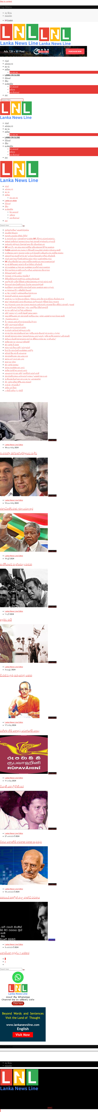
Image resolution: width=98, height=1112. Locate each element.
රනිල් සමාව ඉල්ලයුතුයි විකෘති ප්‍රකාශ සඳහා (21, 313)
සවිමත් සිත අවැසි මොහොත (15, 353)
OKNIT (49, 1108)
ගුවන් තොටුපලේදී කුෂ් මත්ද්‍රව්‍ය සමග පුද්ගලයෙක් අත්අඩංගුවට (28, 259)
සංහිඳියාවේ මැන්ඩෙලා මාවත (16, 564)
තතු (6, 95)
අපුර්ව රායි (6, 619)
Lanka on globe (12, 75)
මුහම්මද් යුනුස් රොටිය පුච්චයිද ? (17, 276)
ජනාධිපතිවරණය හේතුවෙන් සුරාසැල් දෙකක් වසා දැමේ (26, 376)
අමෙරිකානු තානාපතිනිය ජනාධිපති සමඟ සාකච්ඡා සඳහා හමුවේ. (29, 287)
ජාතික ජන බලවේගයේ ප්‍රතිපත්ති (17, 342)
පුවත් (7, 61)
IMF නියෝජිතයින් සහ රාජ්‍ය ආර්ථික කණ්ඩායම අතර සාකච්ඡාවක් (30, 261)
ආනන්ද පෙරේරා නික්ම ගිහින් (16, 236)
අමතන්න (8, 16)
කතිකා (7, 69)
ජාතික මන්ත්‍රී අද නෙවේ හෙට (16, 370)
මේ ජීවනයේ (14, 92)
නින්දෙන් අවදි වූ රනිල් (13, 273)
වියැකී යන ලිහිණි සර (12, 786)
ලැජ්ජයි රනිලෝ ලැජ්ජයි (14, 390)
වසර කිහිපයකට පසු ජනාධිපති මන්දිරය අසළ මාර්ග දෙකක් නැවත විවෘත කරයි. (35, 316)
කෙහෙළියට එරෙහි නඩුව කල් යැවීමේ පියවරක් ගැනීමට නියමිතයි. (30, 256)
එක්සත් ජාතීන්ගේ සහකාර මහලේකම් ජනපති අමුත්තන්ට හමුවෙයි (30, 241)
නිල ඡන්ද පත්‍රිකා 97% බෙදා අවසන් (18, 382)
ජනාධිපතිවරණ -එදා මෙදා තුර (16, 356)
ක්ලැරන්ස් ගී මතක (12, 345)
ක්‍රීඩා (6, 81)
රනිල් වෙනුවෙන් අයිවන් (14, 324)
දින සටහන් (14, 87)
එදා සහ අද (14, 72)
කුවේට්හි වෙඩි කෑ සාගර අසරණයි (18, 296)
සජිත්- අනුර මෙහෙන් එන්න (15, 327)
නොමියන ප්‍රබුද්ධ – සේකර (14, 953)
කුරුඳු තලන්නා (10, 362)
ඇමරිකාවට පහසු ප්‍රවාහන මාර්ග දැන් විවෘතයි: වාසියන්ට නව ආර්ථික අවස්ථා (34, 253)
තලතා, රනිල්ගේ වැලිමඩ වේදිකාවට (18, 310)
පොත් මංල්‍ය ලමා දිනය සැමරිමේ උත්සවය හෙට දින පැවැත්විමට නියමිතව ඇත (34, 299)
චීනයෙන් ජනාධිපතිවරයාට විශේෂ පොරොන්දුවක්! (24, 284)
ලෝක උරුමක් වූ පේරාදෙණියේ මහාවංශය (21, 293)
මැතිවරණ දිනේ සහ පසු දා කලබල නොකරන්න (23, 379)
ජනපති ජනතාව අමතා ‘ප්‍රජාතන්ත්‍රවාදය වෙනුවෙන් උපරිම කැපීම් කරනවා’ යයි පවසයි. (37, 336)
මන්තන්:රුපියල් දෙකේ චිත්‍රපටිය (17, 230)
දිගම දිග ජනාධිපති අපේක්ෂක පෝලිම (19, 350)
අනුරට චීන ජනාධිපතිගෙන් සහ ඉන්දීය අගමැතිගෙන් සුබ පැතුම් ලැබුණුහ (32, 333)
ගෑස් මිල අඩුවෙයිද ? (12, 385)
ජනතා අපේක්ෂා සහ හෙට (15, 367)
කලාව (7, 66)
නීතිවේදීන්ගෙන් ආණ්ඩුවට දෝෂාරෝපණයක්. (22, 279)
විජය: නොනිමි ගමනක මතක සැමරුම (21, 841)
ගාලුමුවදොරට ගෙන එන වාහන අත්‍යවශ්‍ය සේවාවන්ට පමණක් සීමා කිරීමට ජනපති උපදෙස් (39, 304)
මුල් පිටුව (8, 13)
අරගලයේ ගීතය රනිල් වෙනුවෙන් (17, 347)
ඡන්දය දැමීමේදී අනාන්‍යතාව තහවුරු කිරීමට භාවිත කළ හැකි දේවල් (30, 339)
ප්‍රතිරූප (12, 89)
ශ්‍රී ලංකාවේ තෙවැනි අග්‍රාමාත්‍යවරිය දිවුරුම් (21, 322)
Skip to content (6, 1)
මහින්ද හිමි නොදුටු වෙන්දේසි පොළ (20, 730)
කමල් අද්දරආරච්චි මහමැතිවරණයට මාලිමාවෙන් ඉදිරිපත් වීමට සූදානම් (32, 302)
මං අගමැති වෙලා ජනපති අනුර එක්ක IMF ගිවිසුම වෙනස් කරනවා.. (30, 239)
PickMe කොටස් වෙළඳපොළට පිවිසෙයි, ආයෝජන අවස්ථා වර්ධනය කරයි (32, 250)
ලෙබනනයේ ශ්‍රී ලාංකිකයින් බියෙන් (18, 290)
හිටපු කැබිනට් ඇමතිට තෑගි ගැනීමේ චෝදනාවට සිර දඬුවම (27, 270)
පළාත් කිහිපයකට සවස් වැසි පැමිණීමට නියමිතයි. (23, 264)
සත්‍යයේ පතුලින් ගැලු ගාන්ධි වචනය (20, 897)
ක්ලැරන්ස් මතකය (11, 365)
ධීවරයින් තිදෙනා (11, 233)
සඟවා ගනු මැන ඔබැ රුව (14, 359)
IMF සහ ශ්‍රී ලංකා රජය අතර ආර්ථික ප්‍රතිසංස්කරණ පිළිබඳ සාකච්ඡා (29, 247)
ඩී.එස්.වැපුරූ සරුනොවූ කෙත (16, 675)
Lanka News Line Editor (14, 445)
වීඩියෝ (8, 78)
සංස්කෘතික (9, 84)
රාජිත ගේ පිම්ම (10, 388)
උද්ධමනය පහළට (11, 319)
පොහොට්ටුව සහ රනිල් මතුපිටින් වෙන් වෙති (22, 373)
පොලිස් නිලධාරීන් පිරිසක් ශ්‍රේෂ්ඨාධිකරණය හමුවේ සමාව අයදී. (28, 282)
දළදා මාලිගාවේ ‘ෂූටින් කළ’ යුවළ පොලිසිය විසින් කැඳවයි (26, 307)
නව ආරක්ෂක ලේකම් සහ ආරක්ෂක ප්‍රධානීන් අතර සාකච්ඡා (27, 267)
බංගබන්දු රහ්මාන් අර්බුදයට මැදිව (17, 330)
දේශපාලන (9, 64)
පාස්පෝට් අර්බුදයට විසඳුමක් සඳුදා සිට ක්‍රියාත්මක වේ (25, 244)
